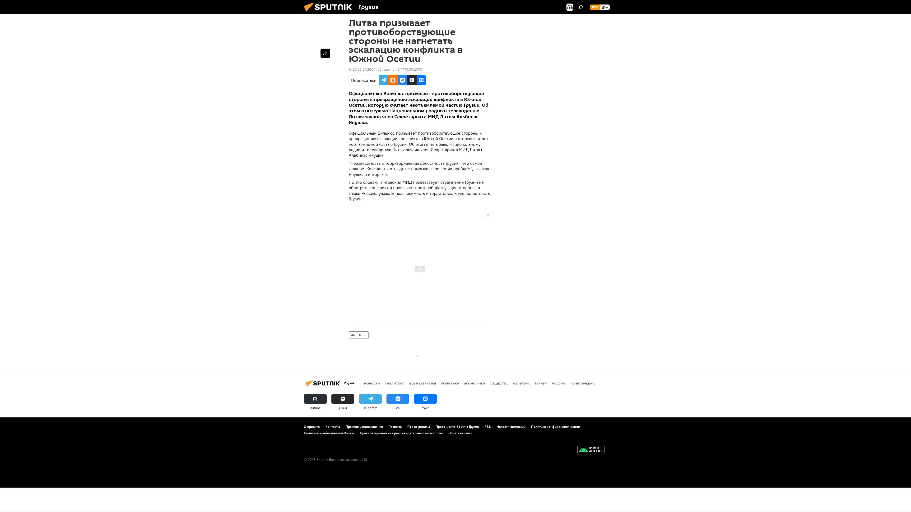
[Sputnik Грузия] (329, 13)
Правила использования (364, 427)
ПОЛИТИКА (450, 383)
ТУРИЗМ (541, 383)
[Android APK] (591, 450)
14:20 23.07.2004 (362, 69)
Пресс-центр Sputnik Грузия (457, 427)
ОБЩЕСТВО (359, 335)
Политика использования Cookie (329, 433)
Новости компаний (511, 427)
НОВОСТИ (372, 383)
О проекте (312, 427)
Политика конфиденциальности (555, 427)
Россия (558, 383)
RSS (487, 427)
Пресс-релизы (418, 427)
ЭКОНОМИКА (474, 383)
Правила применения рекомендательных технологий (401, 433)
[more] (325, 53)
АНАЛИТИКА (394, 383)
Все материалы (422, 383)
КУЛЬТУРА (521, 383)
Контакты (332, 427)
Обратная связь (460, 433)
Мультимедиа (582, 383)
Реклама (395, 427)
